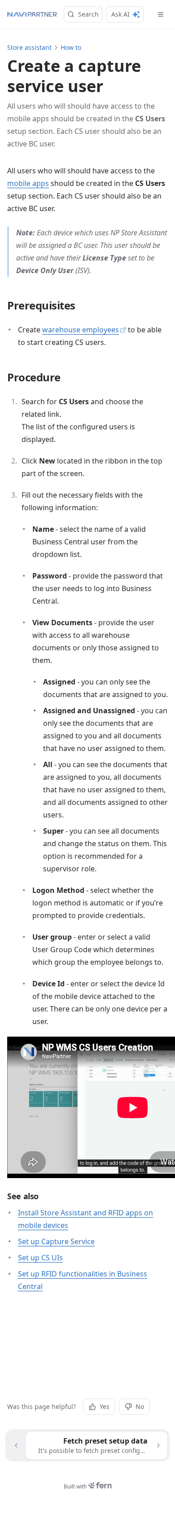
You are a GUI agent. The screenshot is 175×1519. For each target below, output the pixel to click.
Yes (104, 1406)
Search (88, 14)
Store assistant (29, 47)
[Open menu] (161, 14)
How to (71, 47)
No (140, 1406)
